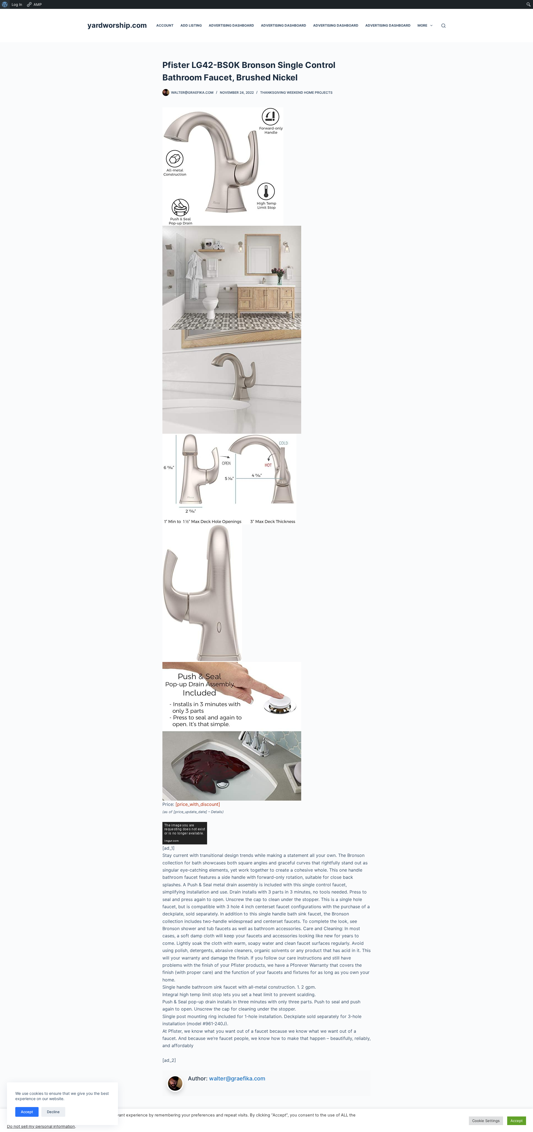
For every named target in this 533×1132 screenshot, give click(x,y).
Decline (53, 1112)
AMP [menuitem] (38, 4)
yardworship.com (117, 25)
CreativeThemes (187, 1122)
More (422, 25)
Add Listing (191, 25)
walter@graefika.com (237, 1078)
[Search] (443, 26)
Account (165, 25)
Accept (27, 1112)
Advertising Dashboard (231, 25)
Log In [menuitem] (17, 4)
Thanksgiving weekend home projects (296, 92)
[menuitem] (5, 4)
